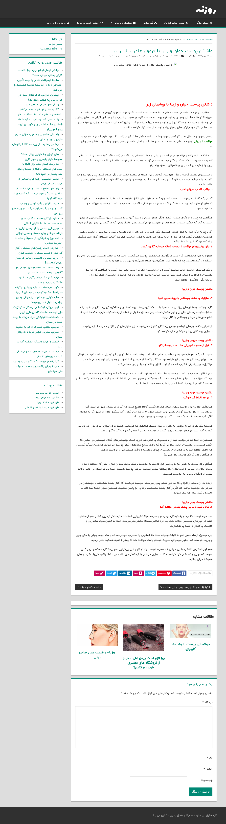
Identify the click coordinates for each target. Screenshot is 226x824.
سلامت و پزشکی (123, 23)
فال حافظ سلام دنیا (51, 49)
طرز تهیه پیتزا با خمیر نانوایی (41, 408)
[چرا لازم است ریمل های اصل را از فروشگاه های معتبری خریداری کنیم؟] (143, 651)
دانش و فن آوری (56, 23)
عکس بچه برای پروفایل (45, 398)
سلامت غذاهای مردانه (90, 587)
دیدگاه (207, 702)
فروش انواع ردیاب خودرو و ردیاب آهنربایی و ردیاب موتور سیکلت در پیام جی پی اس (37, 208)
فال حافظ (57, 39)
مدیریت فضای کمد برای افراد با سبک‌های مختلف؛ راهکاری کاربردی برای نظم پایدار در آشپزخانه (40, 169)
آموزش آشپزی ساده (88, 23)
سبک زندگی (202, 23)
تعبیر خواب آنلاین (174, 23)
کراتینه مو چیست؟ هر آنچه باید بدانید (36, 362)
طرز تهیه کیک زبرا (48, 403)
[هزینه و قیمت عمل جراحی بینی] (97, 645)
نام (209, 758)
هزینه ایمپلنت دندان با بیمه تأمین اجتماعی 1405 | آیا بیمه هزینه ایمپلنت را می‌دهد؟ (38, 85)
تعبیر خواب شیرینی (47, 393)
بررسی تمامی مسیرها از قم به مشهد (37, 327)
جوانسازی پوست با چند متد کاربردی (190, 646)
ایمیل (207, 769)
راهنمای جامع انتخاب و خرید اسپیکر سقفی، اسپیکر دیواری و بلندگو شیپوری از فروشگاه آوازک (38, 194)
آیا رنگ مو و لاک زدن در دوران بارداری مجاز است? (184, 587)
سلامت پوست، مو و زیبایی (193, 39)
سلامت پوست (104, 56)
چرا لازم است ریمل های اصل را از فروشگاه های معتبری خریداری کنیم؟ (144, 663)
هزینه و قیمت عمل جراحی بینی (97, 654)
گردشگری (148, 23)
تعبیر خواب (56, 44)
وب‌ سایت (206, 780)
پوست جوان (139, 56)
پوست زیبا (130, 56)
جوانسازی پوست (118, 56)
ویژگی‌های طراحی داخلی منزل (42, 105)
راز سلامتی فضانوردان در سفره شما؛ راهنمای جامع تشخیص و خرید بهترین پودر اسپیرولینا (40, 125)
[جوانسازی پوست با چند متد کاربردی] (190, 637)
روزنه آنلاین (208, 39)
